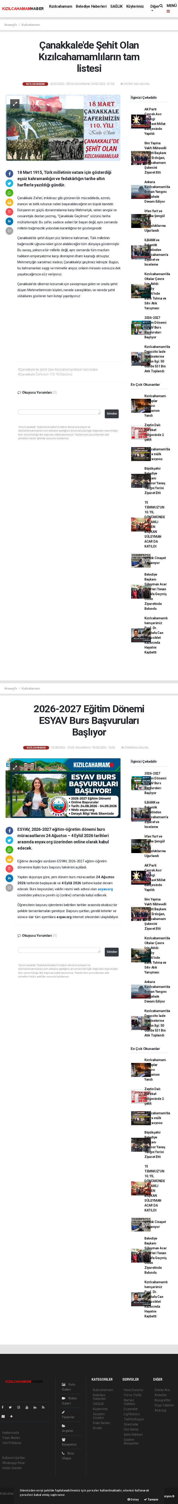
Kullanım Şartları (13, 1458)
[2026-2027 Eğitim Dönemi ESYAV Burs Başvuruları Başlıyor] (63, 788)
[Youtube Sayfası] (28, 1407)
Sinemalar (131, 1424)
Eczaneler (131, 1409)
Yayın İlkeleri (11, 1438)
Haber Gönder (12, 1468)
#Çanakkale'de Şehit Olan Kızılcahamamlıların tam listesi (58, 369)
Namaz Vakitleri (129, 1402)
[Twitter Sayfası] (12, 1407)
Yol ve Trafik (132, 1395)
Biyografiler (163, 1400)
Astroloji (160, 1410)
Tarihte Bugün (134, 1419)
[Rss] (45, 1407)
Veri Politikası (11, 1443)
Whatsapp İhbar (13, 1463)
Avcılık (97, 1428)
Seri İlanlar (131, 1429)
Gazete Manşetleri (131, 1441)
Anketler (161, 1395)
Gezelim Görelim (99, 1416)
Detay (134, 1499)
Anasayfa (10, 24)
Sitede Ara (162, 1390)
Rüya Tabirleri (164, 1405)
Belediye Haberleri (91, 6)
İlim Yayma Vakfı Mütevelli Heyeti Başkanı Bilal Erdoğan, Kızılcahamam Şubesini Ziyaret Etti (155, 157)
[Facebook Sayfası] (4, 1407)
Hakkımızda (10, 1433)
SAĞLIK (116, 6)
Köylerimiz (135, 6)
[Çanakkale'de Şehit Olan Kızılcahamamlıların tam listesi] (63, 127)
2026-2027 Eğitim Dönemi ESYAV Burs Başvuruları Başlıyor (155, 327)
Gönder (112, 413)
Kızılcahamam (60, 6)
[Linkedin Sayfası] (37, 1407)
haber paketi (9, 1498)
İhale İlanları (101, 1423)
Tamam (152, 1499)
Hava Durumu (133, 1390)
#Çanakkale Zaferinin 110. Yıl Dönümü (45, 374)
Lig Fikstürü (132, 1414)
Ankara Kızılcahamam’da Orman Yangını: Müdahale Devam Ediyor (157, 191)
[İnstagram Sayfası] (20, 1407)
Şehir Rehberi (133, 1434)
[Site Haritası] (5, 1416)
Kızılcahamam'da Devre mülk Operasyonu (157, 454)
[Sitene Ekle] (13, 1416)
